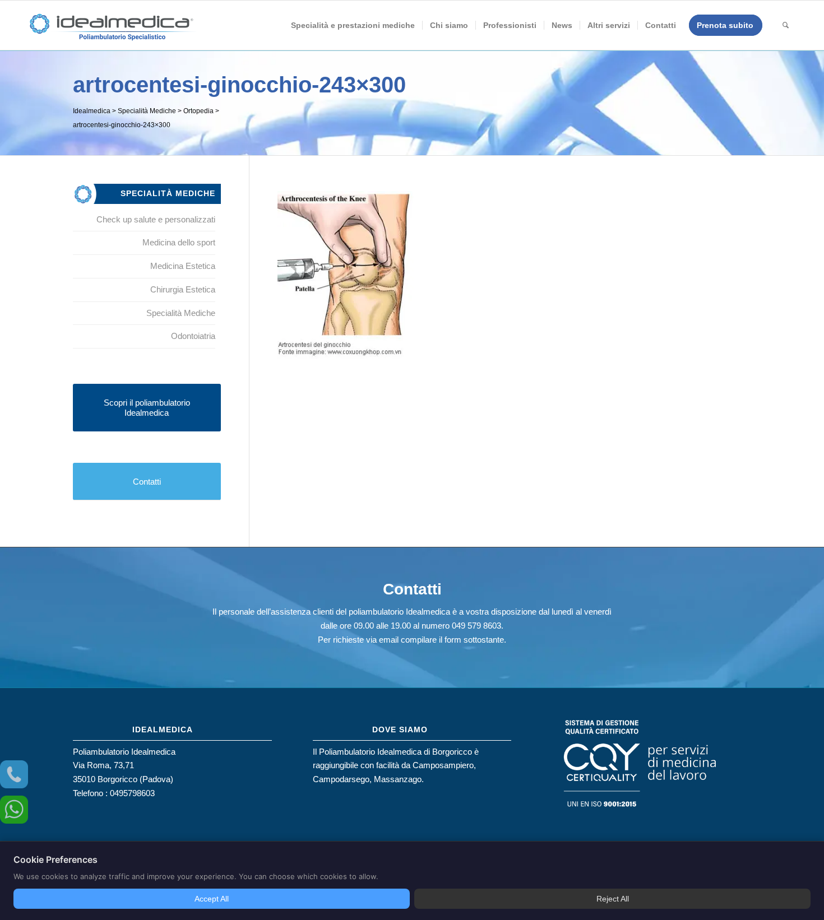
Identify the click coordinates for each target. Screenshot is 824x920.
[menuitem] (353, 25)
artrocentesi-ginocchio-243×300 (239, 84)
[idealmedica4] (112, 31)
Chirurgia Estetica (182, 289)
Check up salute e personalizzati (155, 219)
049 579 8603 (476, 625)
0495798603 (132, 793)
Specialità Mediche (180, 313)
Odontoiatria (193, 336)
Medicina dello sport (178, 242)
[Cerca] (785, 25)
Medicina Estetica (182, 266)
